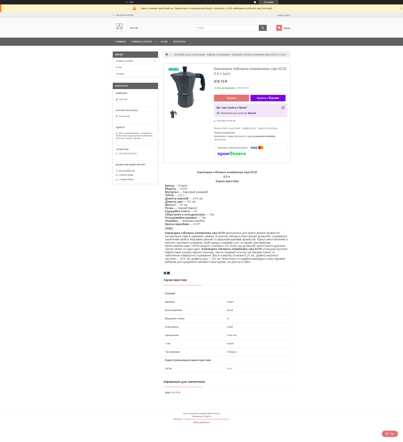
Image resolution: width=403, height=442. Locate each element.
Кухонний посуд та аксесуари (189, 54)
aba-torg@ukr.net (127, 170)
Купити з (262, 98)
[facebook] (165, 273)
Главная (121, 41)
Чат (392, 434)
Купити (231, 98)
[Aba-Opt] (119, 33)
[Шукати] (263, 28)
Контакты (179, 41)
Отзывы (120, 74)
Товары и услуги (141, 41)
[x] (168, 273)
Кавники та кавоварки (218, 54)
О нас (164, 41)
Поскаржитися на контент (193, 419)
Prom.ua (216, 413)
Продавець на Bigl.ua (201, 416)
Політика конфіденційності (218, 419)
